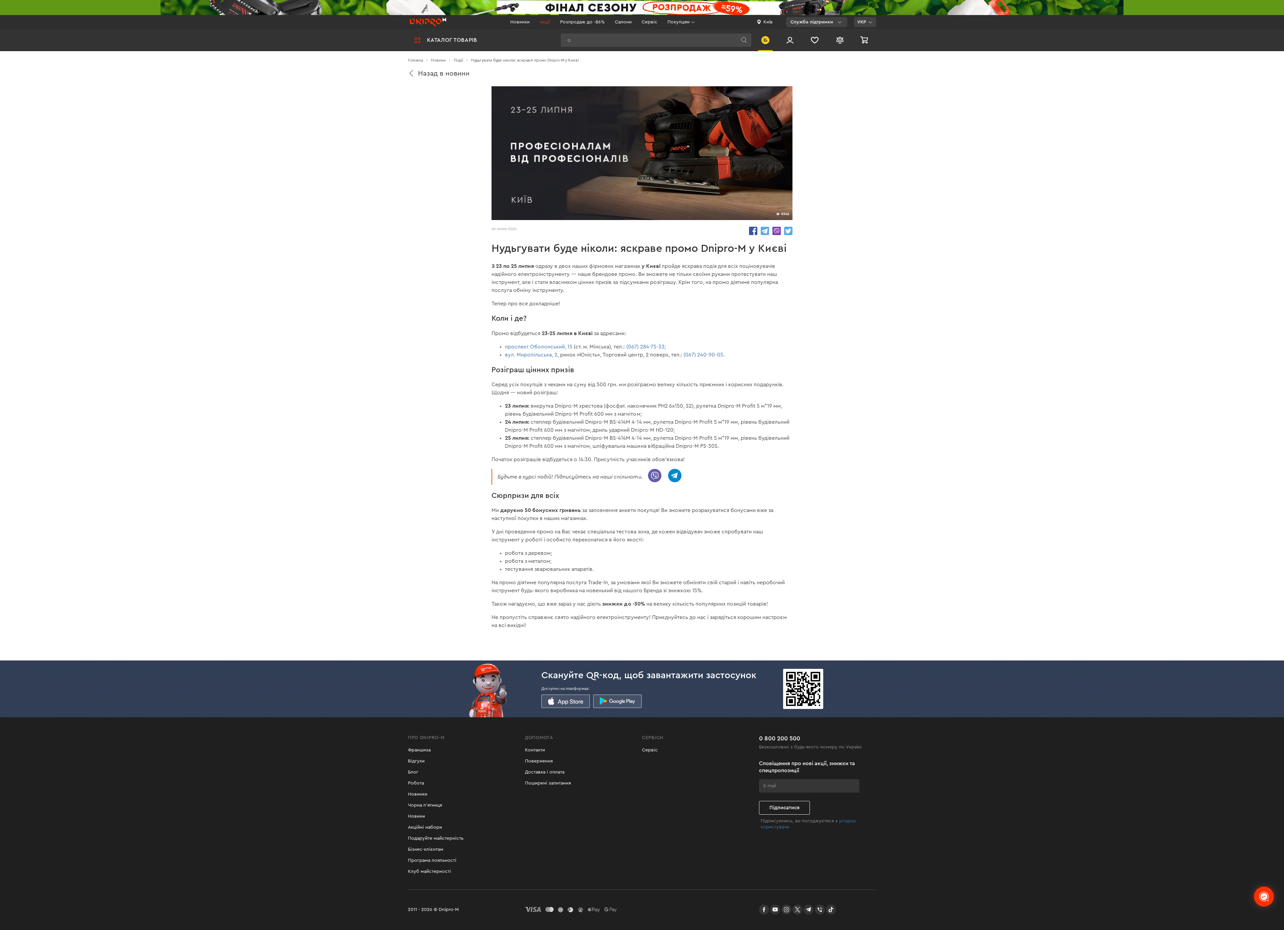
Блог (413, 772)
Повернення (539, 761)
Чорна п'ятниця (425, 805)
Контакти (535, 750)
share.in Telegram (765, 231)
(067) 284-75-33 (645, 346)
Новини (416, 816)
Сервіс (649, 22)
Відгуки (416, 761)
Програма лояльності (432, 860)
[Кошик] (865, 40)
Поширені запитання (548, 783)
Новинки (520, 22)
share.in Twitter (788, 231)
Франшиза (419, 750)
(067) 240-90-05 (703, 354)
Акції (545, 22)
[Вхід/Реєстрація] (789, 40)
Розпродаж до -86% (582, 22)
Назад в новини (443, 73)
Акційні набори (425, 827)
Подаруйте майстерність (435, 838)
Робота (416, 783)
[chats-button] (1264, 897)
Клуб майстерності (429, 871)
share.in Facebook (753, 231)
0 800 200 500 (779, 738)
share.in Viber (776, 231)
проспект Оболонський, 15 (538, 346)
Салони (623, 22)
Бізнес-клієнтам (425, 849)
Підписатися (784, 807)
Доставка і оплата (544, 772)
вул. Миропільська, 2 (531, 354)
